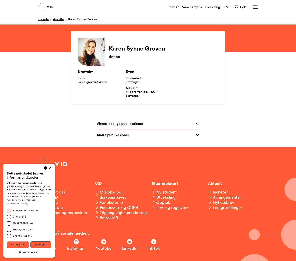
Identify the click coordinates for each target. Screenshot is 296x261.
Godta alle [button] (17, 244)
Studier (173, 7)
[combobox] (45, 168)
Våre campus (192, 7)
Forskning (212, 7)
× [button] (50, 168)
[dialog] (29, 211)
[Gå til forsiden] (45, 6)
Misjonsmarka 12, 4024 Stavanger (141, 94)
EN (226, 7)
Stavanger (133, 82)
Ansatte (58, 19)
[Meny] (255, 7)
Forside (43, 19)
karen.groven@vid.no (92, 82)
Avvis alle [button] (41, 244)
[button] (29, 252)
